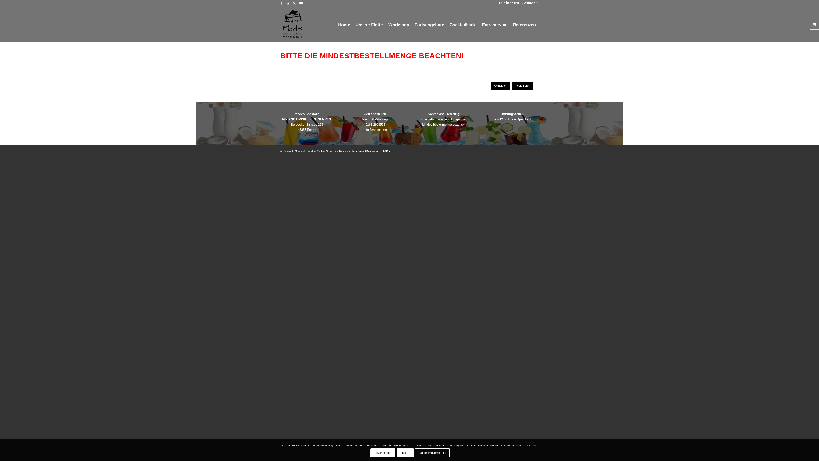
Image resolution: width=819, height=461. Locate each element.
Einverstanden (383, 452)
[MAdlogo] (292, 24)
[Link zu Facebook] (282, 3)
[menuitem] (344, 24)
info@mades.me (375, 129)
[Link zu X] (294, 3)
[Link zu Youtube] (301, 3)
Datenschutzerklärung (432, 452)
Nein (405, 452)
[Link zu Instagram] (288, 3)
